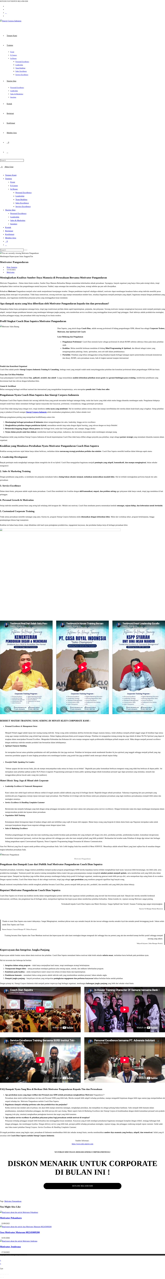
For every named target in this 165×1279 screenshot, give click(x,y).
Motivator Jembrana (10, 1246)
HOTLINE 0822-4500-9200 (82, 1186)
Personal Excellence (23, 193)
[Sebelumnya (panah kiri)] (1, 1277)
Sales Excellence (22, 203)
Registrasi (9, 231)
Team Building (21, 199)
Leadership (19, 196)
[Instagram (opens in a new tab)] (6, 6)
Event (12, 182)
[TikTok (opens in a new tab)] (6, 16)
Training (8, 179)
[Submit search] (25, 250)
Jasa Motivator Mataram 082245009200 (20, 1232)
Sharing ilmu (10, 210)
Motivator (11, 272)
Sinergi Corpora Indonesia (36, 412)
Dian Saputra (12, 267)
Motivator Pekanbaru (11, 1218)
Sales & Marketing (17, 220)
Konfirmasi (9, 234)
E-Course (14, 186)
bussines (13, 224)
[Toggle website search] (7, 152)
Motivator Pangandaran (12, 1201)
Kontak (8, 227)
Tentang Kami (10, 175)
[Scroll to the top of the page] (0, 1257)
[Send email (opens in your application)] (6, 13)
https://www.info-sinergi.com (82, 1144)
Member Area (10, 238)
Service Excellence (23, 206)
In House (14, 189)
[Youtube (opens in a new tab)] (6, 9)
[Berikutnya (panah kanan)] (3, 1277)
